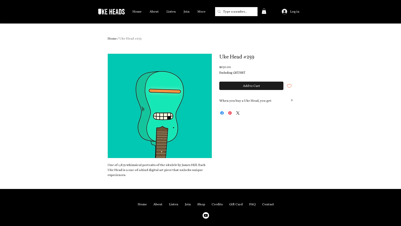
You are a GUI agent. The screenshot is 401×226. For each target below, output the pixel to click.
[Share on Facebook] (222, 113)
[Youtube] (206, 215)
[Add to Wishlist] (289, 86)
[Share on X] (237, 113)
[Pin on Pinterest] (229, 113)
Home (112, 38)
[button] (264, 11)
